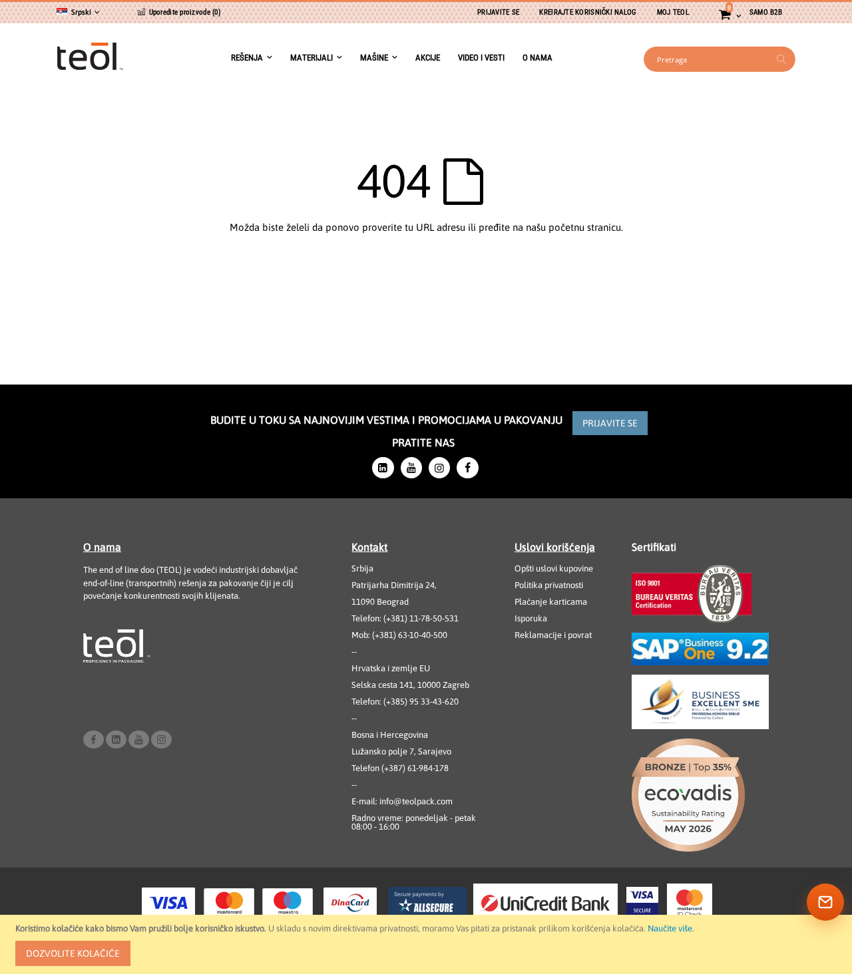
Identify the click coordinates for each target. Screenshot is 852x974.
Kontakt (369, 547)
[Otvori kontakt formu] (825, 902)
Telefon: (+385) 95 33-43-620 (405, 702)
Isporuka (531, 618)
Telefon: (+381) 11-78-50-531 (405, 618)
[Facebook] (467, 467)
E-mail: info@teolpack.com (402, 801)
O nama (102, 547)
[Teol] (90, 59)
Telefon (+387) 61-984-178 (400, 768)
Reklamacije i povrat (553, 635)
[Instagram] (439, 467)
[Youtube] (411, 467)
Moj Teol (673, 12)
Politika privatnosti (549, 585)
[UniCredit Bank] (545, 903)
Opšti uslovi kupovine (554, 568)
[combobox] (719, 59)
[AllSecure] (427, 903)
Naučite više (670, 928)
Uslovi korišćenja (555, 547)
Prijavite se (498, 12)
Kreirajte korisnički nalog (587, 12)
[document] (428, 944)
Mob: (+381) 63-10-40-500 (399, 635)
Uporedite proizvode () (183, 12)
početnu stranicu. (585, 227)
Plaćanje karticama (551, 602)
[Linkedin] (382, 467)
